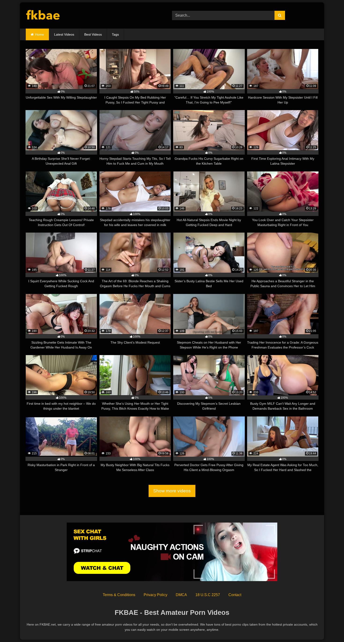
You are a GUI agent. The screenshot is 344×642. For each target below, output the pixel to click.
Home (39, 34)
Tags (115, 34)
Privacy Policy (155, 595)
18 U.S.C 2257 (207, 595)
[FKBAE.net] (43, 15)
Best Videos (93, 34)
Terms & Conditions (119, 595)
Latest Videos (64, 34)
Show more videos (172, 490)
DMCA (181, 595)
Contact (234, 595)
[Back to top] (329, 628)
